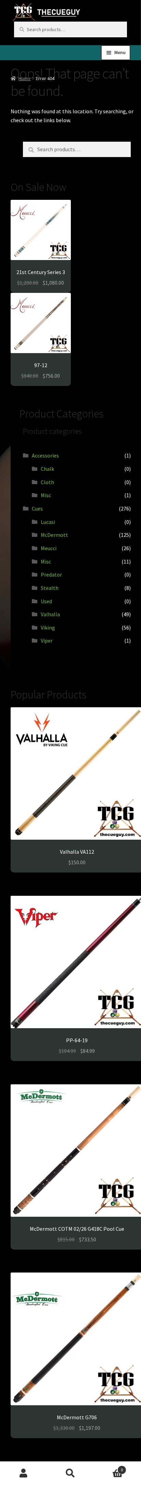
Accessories (45, 455)
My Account (23, 1473)
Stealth (50, 587)
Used (46, 601)
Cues (37, 508)
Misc (46, 495)
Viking (48, 627)
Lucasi (48, 521)
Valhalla (50, 614)
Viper (47, 640)
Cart (108, 1467)
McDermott (54, 534)
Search (70, 1473)
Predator (51, 574)
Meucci (48, 548)
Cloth (47, 482)
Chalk (47, 468)
